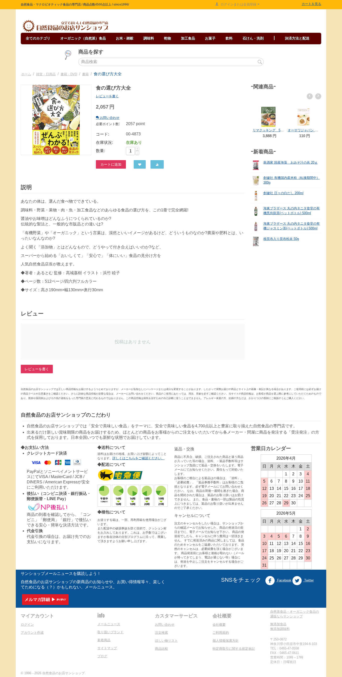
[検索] (259, 62)
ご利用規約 (221, 632)
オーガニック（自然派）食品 (83, 38)
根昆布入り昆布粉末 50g (281, 239)
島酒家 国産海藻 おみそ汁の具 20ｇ (290, 162)
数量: (100, 151)
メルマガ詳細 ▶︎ (40, 599)
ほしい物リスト (166, 640)
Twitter (308, 580)
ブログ (102, 656)
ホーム (26, 74)
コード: (102, 134)
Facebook (283, 580)
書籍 (85, 74)
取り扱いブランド (110, 632)
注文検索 (161, 632)
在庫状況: (104, 142)
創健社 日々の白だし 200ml (283, 193)
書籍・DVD (69, 74)
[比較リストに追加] (157, 164)
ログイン (27, 624)
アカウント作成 (32, 632)
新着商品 (103, 640)
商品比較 (161, 648)
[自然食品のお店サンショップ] (65, 26)
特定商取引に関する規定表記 (234, 648)
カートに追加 (110, 164)
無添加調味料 (280, 629)
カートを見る (311, 4)
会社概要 (219, 624)
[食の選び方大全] (56, 120)
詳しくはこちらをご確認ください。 (138, 458)
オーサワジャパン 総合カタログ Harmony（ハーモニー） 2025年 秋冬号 (274, 130)
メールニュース (108, 624)
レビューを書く (107, 96)
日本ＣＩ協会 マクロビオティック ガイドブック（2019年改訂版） (309, 110)
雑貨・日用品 (46, 74)
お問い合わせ (165, 624)
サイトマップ (107, 648)
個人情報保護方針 (226, 640)
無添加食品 (278, 624)
